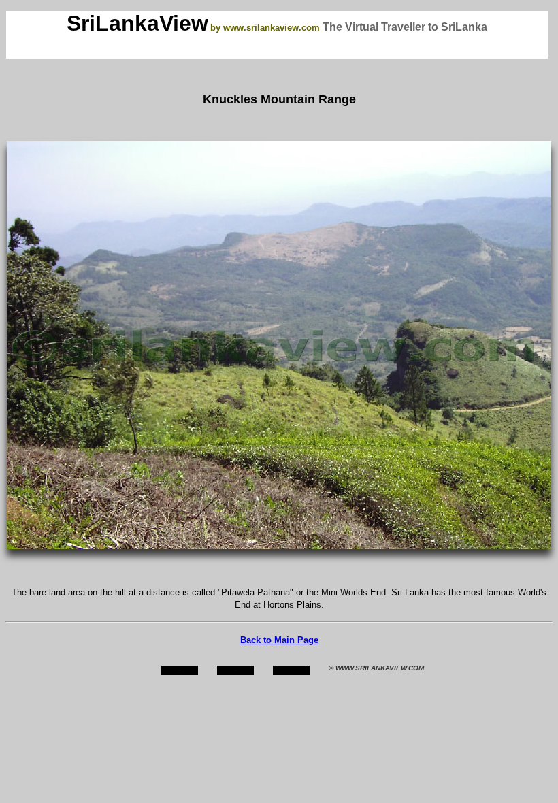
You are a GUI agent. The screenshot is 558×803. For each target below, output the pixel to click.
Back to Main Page (279, 640)
